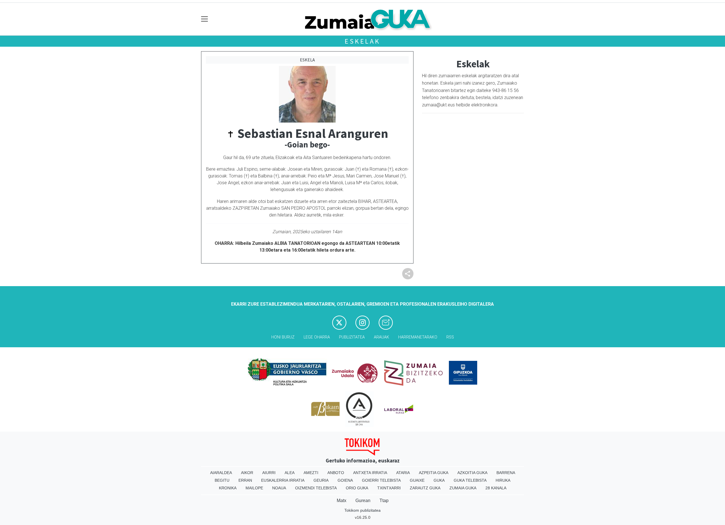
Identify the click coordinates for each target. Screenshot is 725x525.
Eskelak (362, 41)
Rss (450, 337)
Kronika (227, 488)
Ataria (403, 472)
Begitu (222, 480)
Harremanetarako (417, 337)
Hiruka (503, 480)
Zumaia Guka (462, 488)
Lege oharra (317, 337)
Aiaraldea (221, 472)
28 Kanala (495, 488)
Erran (245, 480)
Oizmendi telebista (316, 488)
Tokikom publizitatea (362, 510)
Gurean (362, 500)
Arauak (381, 337)
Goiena (345, 480)
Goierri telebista (381, 480)
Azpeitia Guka (433, 472)
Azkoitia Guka (472, 472)
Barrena (505, 472)
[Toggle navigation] (205, 19)
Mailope (254, 488)
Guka (439, 480)
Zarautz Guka (425, 488)
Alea (290, 472)
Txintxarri (389, 488)
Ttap (384, 500)
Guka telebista (470, 480)
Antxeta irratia (370, 472)
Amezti (311, 472)
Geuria (321, 480)
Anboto (335, 472)
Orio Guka (357, 488)
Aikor (247, 472)
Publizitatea (352, 337)
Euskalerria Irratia (282, 480)
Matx (341, 500)
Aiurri (269, 472)
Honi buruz (283, 337)
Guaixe (417, 480)
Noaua (279, 488)
